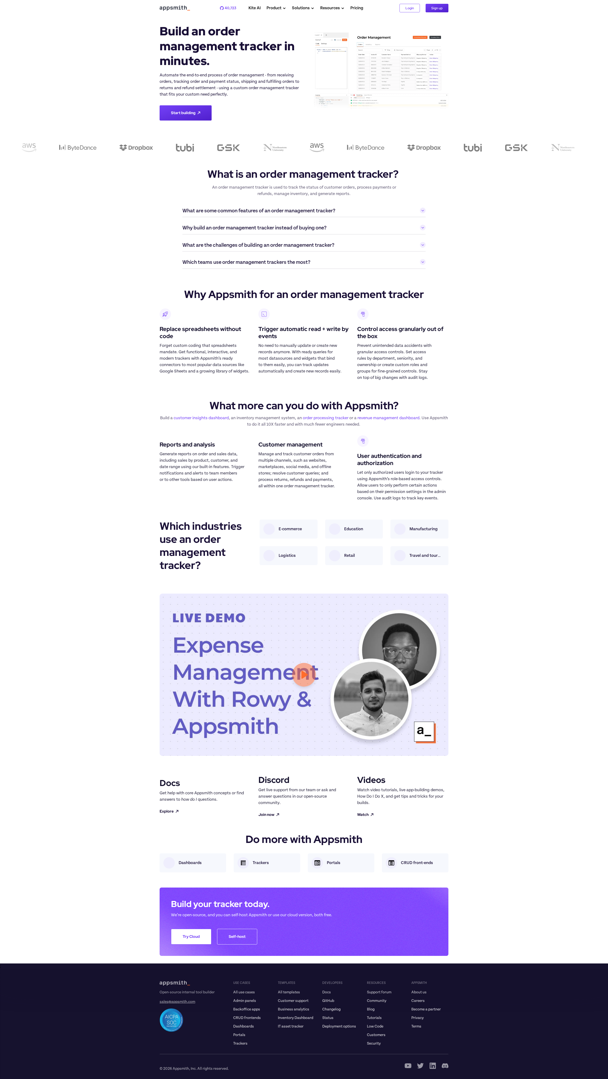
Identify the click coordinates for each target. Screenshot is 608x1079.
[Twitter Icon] (420, 1065)
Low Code (375, 1026)
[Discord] (445, 1065)
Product (273, 8)
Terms (416, 1026)
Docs (326, 992)
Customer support (293, 1001)
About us (419, 992)
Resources (330, 8)
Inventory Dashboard (295, 1018)
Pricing (356, 8)
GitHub (328, 1001)
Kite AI (254, 8)
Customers (376, 1035)
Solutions (301, 8)
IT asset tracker (291, 1026)
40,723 (228, 8)
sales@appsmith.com (177, 1002)
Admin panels (244, 1001)
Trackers (240, 1043)
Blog (371, 1009)
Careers (418, 1001)
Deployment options (339, 1026)
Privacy (417, 1018)
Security (374, 1043)
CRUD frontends (247, 1018)
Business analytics (293, 1009)
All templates (289, 992)
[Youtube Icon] (408, 1065)
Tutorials (374, 1018)
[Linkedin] (432, 1065)
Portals (239, 1035)
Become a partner (426, 1009)
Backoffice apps (246, 1009)
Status (327, 1018)
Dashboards (243, 1026)
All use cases (244, 992)
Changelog (331, 1009)
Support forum (379, 992)
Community (376, 1001)
